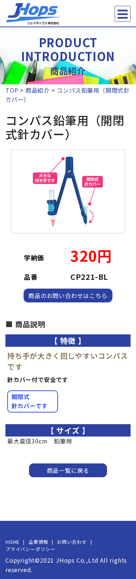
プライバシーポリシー (30, 549)
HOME (12, 541)
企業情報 (38, 541)
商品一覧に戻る (68, 470)
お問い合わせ (72, 541)
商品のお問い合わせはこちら (67, 295)
